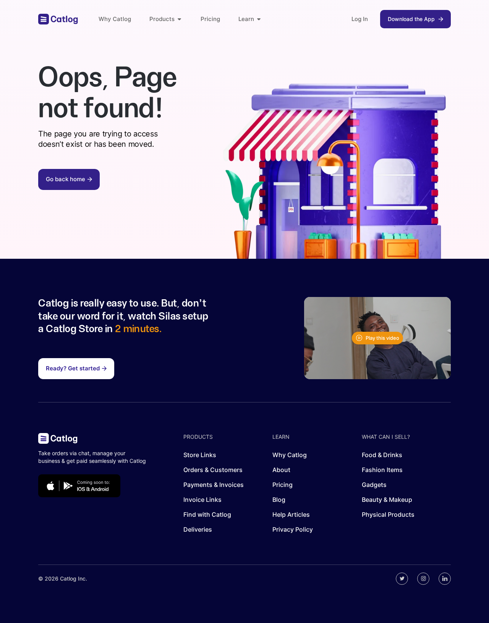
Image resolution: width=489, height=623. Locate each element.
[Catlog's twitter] (402, 579)
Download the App (411, 19)
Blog (278, 499)
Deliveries (197, 529)
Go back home (65, 179)
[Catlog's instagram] (423, 579)
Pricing (210, 19)
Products (162, 19)
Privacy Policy (292, 529)
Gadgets (374, 484)
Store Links (199, 455)
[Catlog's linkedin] (445, 579)
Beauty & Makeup (387, 499)
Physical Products (388, 514)
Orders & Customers (213, 470)
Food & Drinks (382, 455)
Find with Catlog (207, 514)
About (281, 470)
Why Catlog (115, 19)
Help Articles (291, 514)
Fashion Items (382, 470)
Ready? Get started (73, 368)
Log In (359, 19)
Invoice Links (202, 499)
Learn (246, 19)
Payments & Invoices (213, 484)
